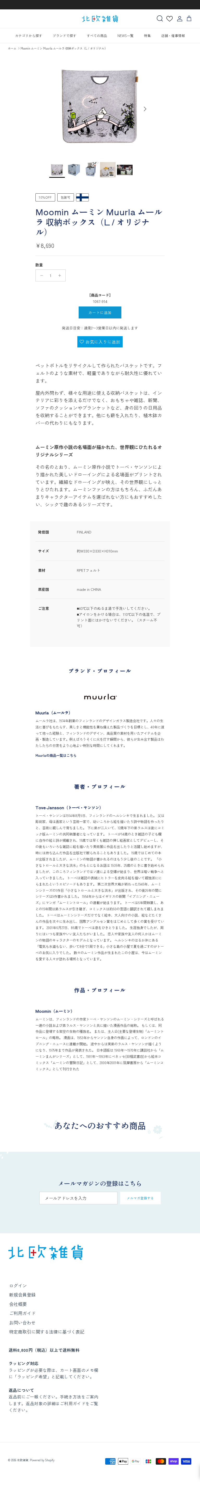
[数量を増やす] (60, 275)
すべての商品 (97, 35)
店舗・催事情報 (173, 35)
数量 (39, 264)
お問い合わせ (22, 1322)
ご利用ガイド (22, 1313)
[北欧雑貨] (100, 19)
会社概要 (18, 1304)
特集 (147, 35)
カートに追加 (100, 312)
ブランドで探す (64, 35)
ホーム (12, 48)
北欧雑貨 (22, 1460)
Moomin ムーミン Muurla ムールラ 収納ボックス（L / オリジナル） (64, 48)
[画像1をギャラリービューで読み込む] (100, 106)
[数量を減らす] (40, 275)
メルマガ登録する (140, 1198)
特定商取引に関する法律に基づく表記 (46, 1331)
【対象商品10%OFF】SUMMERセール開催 (100, 4)
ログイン (18, 1285)
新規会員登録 (22, 1294)
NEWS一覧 (125, 35)
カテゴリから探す (28, 35)
